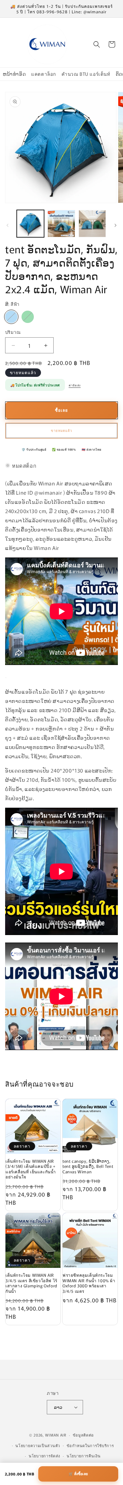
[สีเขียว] (28, 317)
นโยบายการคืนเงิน (84, 1455)
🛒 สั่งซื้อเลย (78, 1474)
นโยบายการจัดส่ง (44, 1455)
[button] (96, 44)
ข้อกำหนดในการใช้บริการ (90, 1445)
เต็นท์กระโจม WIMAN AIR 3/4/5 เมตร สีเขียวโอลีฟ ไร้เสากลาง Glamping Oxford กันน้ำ (31, 1282)
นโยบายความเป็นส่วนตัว (37, 1445)
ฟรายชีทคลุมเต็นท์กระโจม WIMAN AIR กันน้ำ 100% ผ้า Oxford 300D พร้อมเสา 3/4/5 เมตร (89, 1282)
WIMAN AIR (55, 1435)
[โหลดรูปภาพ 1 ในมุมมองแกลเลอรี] (30, 223)
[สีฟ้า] (11, 317)
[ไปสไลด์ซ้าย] (7, 225)
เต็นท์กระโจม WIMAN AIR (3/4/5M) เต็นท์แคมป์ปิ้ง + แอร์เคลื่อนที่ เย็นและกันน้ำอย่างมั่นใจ (30, 1168)
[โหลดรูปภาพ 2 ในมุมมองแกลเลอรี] (61, 223)
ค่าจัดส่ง (75, 385)
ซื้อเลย (61, 410)
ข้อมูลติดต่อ (83, 1435)
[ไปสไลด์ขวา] (115, 225)
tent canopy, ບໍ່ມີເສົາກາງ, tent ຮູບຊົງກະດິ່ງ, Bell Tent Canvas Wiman (88, 1166)
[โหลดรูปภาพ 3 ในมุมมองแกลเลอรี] (92, 223)
